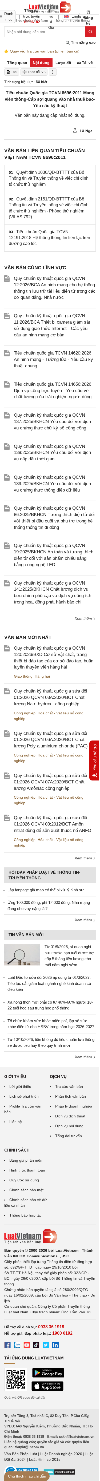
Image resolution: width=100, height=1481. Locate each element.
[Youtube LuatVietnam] (26, 1346)
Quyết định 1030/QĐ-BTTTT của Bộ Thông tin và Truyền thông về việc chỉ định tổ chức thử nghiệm (49, 178)
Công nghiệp (24, 713)
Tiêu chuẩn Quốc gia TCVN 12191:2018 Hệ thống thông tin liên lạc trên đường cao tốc (49, 238)
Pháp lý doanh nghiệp (73, 1106)
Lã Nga (86, 131)
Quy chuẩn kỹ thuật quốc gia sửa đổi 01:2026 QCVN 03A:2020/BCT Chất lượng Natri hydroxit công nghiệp (50, 697)
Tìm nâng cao (83, 42)
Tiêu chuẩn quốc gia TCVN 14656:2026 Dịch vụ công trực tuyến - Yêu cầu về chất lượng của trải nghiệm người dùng (52, 391)
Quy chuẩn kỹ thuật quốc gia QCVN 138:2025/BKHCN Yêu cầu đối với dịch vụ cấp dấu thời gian (52, 453)
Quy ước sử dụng (24, 1180)
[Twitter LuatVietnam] (46, 1346)
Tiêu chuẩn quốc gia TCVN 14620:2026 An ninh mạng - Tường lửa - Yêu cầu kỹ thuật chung (53, 359)
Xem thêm (84, 618)
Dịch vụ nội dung (69, 1126)
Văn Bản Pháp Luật (20, 1454)
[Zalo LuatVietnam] (17, 1346)
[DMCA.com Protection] (59, 1474)
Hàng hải (42, 676)
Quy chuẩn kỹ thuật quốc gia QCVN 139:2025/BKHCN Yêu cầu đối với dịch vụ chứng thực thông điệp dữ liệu (52, 484)
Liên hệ (15, 1122)
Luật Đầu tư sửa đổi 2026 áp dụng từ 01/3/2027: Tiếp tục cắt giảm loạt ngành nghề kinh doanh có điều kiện (49, 983)
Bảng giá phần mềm (26, 1160)
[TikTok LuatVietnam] (36, 1346)
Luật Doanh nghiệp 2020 (61, 1454)
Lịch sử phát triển (24, 1096)
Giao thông (23, 676)
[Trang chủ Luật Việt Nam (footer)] (50, 1236)
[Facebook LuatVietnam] (7, 1346)
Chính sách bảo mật (26, 1190)
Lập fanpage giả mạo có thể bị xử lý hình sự (45, 890)
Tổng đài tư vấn (68, 1136)
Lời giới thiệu (20, 1086)
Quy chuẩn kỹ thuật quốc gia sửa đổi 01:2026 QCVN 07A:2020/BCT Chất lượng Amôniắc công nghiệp (50, 782)
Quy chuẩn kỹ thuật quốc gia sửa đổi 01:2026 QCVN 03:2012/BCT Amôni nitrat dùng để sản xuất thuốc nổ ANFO (52, 824)
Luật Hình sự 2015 (45, 1459)
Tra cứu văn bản (69, 1086)
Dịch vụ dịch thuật (70, 1116)
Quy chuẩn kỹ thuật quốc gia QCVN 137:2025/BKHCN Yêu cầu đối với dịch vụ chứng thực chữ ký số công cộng (52, 421)
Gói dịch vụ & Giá (51, 16)
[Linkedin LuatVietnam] (55, 1346)
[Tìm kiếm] (90, 31)
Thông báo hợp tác (25, 1215)
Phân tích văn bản (70, 1096)
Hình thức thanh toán (27, 1170)
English (75, 16)
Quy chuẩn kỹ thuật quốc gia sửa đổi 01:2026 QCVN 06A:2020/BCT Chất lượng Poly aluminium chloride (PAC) (51, 740)
